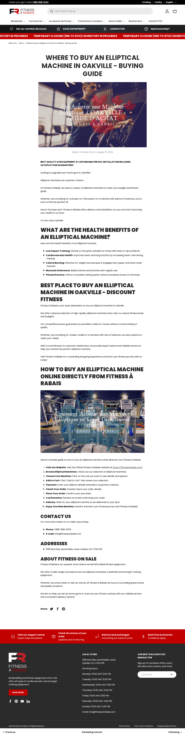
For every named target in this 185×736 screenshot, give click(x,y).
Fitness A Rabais (21, 726)
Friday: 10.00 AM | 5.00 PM (95, 695)
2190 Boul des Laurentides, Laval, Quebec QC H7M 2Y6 (99, 661)
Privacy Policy (124, 726)
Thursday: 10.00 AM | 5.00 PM (97, 690)
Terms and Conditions (143, 726)
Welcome (13, 43)
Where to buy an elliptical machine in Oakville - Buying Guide (51, 43)
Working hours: (90, 668)
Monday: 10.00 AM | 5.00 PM (96, 673)
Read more (18, 692)
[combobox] (100, 11)
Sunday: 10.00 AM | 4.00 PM (96, 706)
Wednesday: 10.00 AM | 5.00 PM (98, 684)
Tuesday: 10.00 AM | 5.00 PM (96, 679)
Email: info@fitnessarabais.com (98, 711)
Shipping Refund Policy (166, 726)
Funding (146, 2)
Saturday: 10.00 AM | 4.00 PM (97, 701)
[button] (175, 11)
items (21, 43)
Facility (158, 2)
